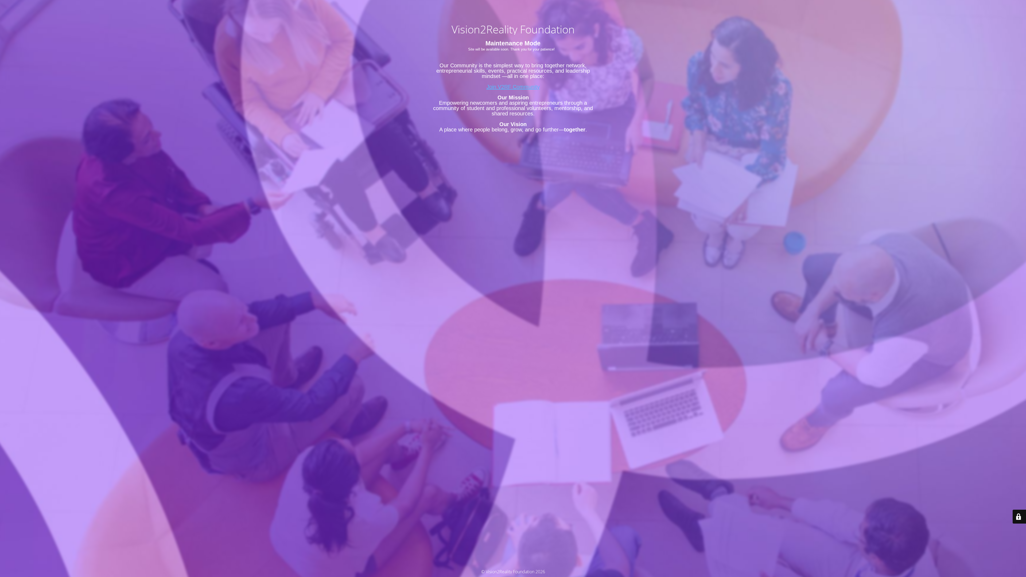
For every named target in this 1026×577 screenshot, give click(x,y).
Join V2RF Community (513, 87)
